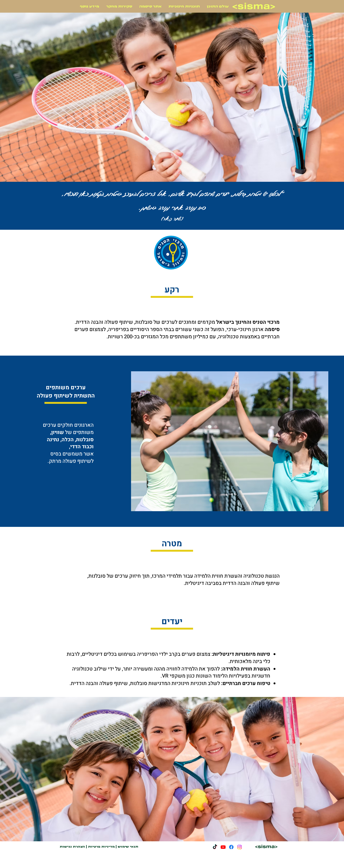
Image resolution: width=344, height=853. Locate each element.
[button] (89, 6)
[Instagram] (239, 847)
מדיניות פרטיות (101, 847)
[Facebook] (231, 847)
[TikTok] (215, 847)
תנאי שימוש (128, 847)
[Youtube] (223, 847)
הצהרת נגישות (72, 847)
